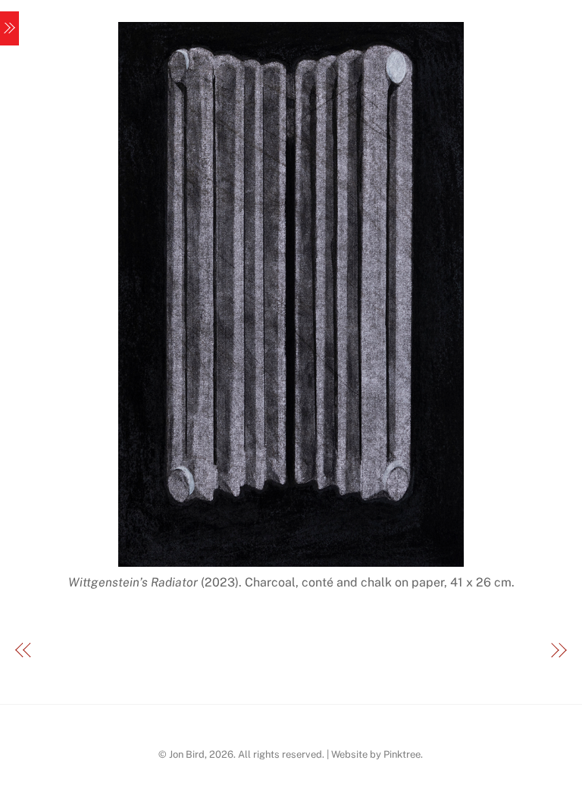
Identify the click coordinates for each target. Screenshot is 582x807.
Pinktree (402, 754)
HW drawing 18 (83, 651)
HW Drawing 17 (498, 651)
